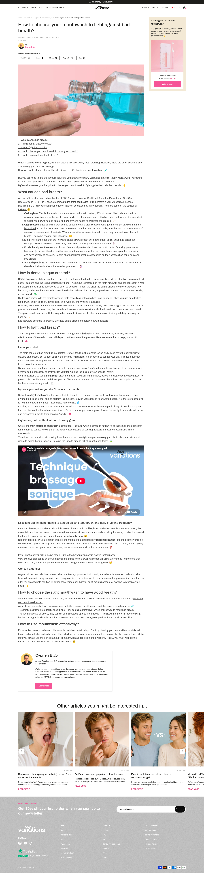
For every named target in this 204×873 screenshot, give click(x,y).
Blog (104, 839)
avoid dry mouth (40, 403)
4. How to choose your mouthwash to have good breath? (48, 151)
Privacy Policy (151, 844)
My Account (65, 844)
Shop (62, 830)
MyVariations (29, 867)
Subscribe (180, 809)
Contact (106, 830)
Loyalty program (67, 853)
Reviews (64, 848)
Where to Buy (66, 835)
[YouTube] (25, 843)
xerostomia (68, 403)
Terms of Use (150, 830)
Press (105, 853)
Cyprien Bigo (30, 47)
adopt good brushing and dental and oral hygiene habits (56, 221)
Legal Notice (150, 848)
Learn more (44, 686)
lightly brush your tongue (60, 372)
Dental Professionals (111, 844)
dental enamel (55, 559)
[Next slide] (182, 751)
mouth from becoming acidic (51, 414)
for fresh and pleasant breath (44, 170)
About (62, 839)
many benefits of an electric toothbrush (72, 532)
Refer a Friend (66, 858)
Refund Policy (151, 839)
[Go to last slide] (21, 751)
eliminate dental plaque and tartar (72, 321)
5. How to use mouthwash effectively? (38, 155)
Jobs (105, 858)
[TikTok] (31, 843)
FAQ (104, 835)
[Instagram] (20, 843)
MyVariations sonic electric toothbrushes (94, 555)
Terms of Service (152, 835)
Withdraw (106, 848)
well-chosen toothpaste (43, 634)
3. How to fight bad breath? (32, 148)
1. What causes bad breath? (33, 140)
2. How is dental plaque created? (35, 144)
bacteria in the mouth (51, 217)
